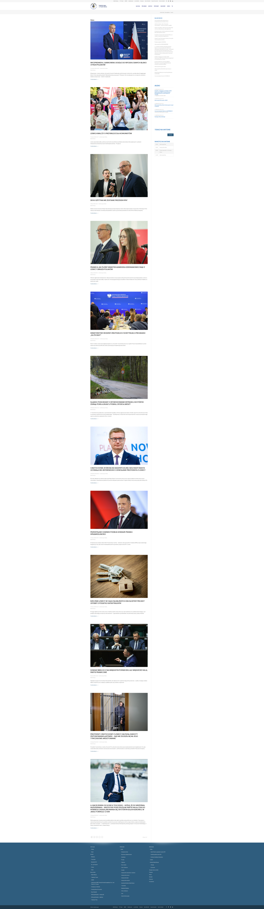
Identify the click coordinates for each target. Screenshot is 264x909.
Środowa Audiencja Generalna (157, 857)
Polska (106, 68)
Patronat (151, 879)
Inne (122, 893)
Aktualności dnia (124, 851)
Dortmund (153, 867)
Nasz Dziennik (94, 892)
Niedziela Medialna (125, 888)
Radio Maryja (94, 874)
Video (151, 849)
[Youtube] (173, 1)
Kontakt (150, 876)
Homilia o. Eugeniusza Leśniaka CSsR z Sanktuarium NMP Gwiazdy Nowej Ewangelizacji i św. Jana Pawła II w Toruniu (164, 58)
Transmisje (123, 885)
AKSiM (92, 879)
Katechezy (123, 857)
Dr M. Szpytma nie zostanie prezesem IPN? (108, 200)
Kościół (91, 854)
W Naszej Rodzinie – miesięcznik (97, 894)
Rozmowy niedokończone (126, 854)
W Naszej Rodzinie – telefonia (97, 897)
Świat (92, 851)
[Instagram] (170, 1)
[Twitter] (168, 1)
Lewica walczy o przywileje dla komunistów (111, 133)
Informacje (103, 68)
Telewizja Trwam (94, 877)
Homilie (122, 870)
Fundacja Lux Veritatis (95, 886)
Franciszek (93, 859)
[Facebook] (166, 1)
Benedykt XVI (94, 862)
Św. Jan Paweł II (94, 864)
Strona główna (167, 12)
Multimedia (122, 846)
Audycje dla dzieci (124, 877)
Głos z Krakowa (124, 867)
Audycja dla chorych (125, 875)
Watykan (93, 856)
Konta (150, 874)
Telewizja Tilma (94, 899)
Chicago (152, 864)
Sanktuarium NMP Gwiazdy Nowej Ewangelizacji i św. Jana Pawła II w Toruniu (102, 883)
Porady (122, 859)
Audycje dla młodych (125, 880)
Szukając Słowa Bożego (160, 116)
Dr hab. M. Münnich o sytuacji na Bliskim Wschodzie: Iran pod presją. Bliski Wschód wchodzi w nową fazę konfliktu (163, 63)
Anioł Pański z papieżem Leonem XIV (158, 851)
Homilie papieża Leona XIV (156, 854)
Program (151, 872)
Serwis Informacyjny (125, 896)
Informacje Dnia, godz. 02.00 (160, 66)
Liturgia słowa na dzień (153, 869)
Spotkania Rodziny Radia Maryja (127, 883)
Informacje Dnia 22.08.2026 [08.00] (161, 44)
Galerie (151, 859)
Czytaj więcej (94, 79)
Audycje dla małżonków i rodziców (128, 872)
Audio (157, 86)
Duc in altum (123, 864)
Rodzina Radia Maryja (154, 862)
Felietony (123, 862)
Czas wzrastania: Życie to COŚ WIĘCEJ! (162, 76)
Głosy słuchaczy (124, 890)
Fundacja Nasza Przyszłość (96, 889)
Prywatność (151, 881)
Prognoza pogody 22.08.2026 (160, 42)
